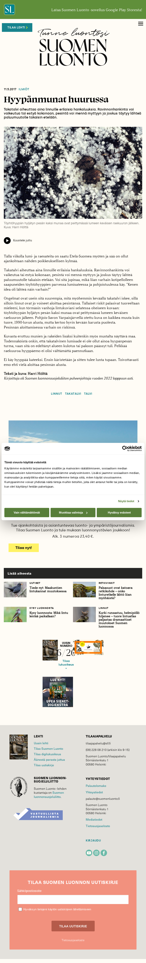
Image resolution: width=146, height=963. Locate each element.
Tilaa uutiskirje (44, 765)
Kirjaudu (93, 840)
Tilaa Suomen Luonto (48, 748)
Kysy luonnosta (41, 608)
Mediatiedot (94, 819)
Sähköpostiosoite (29, 891)
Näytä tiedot (126, 501)
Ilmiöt (24, 89)
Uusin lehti (41, 743)
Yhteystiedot (94, 792)
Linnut (56, 393)
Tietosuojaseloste (98, 825)
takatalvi (73, 393)
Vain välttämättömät (27, 512)
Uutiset (34, 583)
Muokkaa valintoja (71, 512)
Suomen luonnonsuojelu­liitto (49, 794)
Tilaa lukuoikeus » (66, 664)
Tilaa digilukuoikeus (47, 754)
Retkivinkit (107, 583)
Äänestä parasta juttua (49, 759)
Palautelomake (96, 785)
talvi (88, 393)
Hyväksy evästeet (119, 512)
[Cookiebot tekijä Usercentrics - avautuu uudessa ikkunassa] (125, 448)
